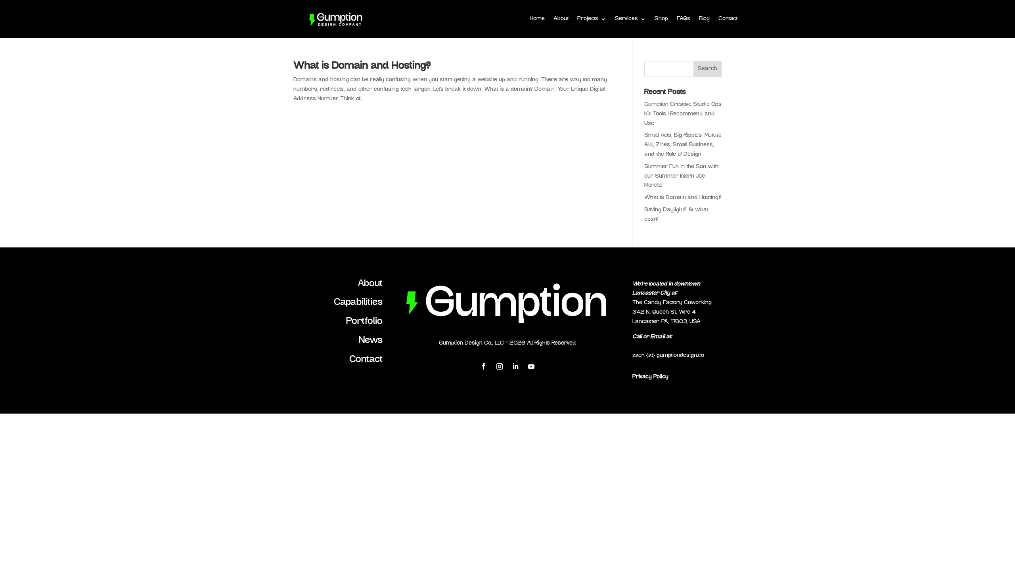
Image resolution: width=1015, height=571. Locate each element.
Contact (727, 19)
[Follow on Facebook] (483, 366)
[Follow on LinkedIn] (515, 366)
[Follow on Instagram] (499, 366)
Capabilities (358, 302)
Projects (587, 19)
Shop (661, 19)
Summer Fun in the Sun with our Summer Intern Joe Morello (681, 176)
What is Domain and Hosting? (362, 66)
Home (537, 19)
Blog (704, 19)
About (561, 19)
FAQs (683, 19)
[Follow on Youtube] (531, 366)
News (371, 340)
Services (626, 19)
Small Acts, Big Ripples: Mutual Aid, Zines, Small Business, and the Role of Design (682, 144)
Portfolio (364, 321)
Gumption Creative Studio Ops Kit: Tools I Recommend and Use (683, 114)
